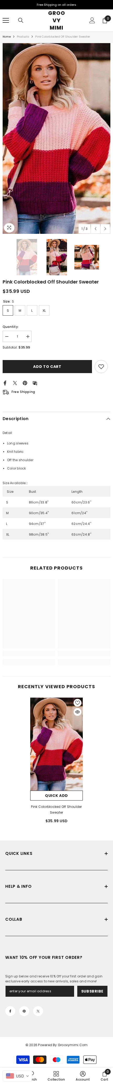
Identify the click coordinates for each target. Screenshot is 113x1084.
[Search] (21, 20)
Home (7, 37)
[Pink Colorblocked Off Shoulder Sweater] (56, 744)
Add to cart (48, 366)
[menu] (6, 20)
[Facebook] (5, 383)
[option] (56, 138)
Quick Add (56, 795)
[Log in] (92, 20)
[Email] (35, 383)
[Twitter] (15, 383)
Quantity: (11, 326)
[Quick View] (77, 712)
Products (23, 37)
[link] (29, 653)
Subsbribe (92, 991)
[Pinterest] (25, 383)
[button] (95, 228)
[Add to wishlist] (101, 366)
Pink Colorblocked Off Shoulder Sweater (56, 809)
